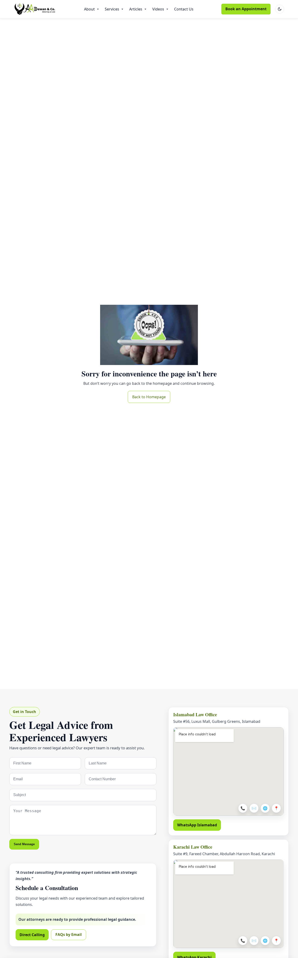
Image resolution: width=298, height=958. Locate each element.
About (89, 9)
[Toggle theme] (279, 9)
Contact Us (183, 9)
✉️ (254, 808)
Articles (135, 9)
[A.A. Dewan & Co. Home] (35, 9)
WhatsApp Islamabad (197, 824)
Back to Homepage (149, 396)
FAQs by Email (68, 934)
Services (112, 9)
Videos (158, 9)
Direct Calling (32, 934)
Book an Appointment (246, 8)
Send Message (24, 844)
